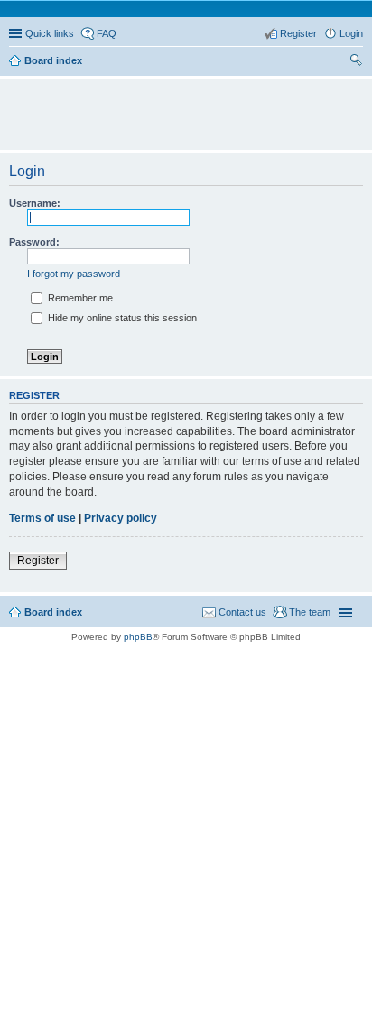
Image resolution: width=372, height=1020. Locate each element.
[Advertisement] (190, 106)
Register (38, 560)
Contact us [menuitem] (242, 612)
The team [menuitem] (309, 612)
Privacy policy (120, 518)
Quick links (49, 33)
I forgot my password (73, 273)
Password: (34, 241)
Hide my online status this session (121, 317)
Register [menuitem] (298, 33)
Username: (34, 203)
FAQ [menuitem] (106, 33)
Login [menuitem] (351, 33)
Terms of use (42, 518)
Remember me (79, 297)
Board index (53, 612)
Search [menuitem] (356, 62)
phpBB (138, 637)
